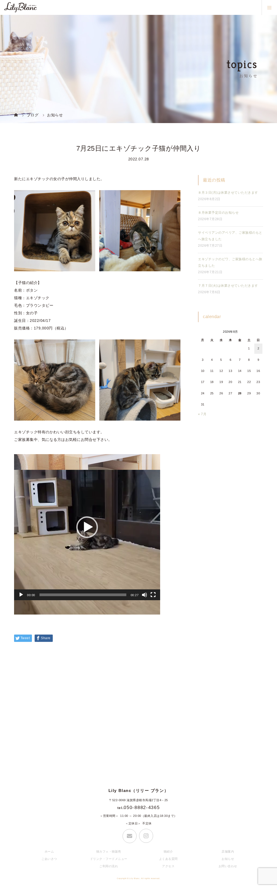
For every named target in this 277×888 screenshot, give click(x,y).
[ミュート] (144, 594)
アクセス (168, 866)
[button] (87, 527)
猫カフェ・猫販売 (108, 851)
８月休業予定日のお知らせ (218, 212)
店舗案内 (228, 851)
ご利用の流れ (108, 866)
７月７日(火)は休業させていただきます (228, 286)
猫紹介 (168, 851)
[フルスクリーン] (153, 594)
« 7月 (202, 414)
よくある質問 (168, 858)
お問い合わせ (228, 866)
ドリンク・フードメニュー (108, 858)
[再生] (21, 594)
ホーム (49, 851)
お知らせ (228, 858)
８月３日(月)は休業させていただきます (228, 192)
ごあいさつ (49, 858)
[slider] (82, 594)
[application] (87, 527)
